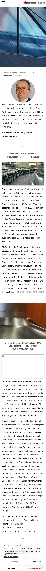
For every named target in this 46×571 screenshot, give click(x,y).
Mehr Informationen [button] (11, 557)
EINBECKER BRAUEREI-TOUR (30, 292)
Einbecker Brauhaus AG (12, 76)
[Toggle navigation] (3, 3)
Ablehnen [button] (11, 569)
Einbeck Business (10, 73)
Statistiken (37, 562)
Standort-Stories (25, 73)
